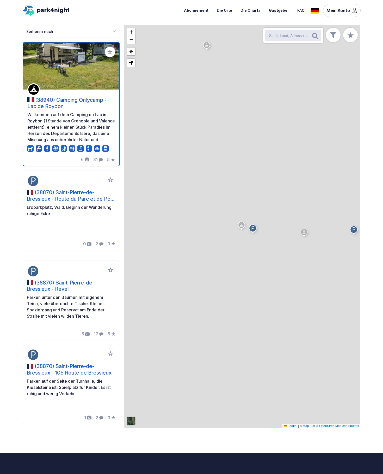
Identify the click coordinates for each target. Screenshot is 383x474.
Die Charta (250, 10)
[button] (354, 231)
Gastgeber (279, 10)
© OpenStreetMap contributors (337, 425)
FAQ (301, 10)
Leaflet (292, 425)
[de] (315, 10)
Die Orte (224, 10)
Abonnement (196, 10)
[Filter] (333, 35)
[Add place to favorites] (110, 52)
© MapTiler (307, 425)
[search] (315, 35)
